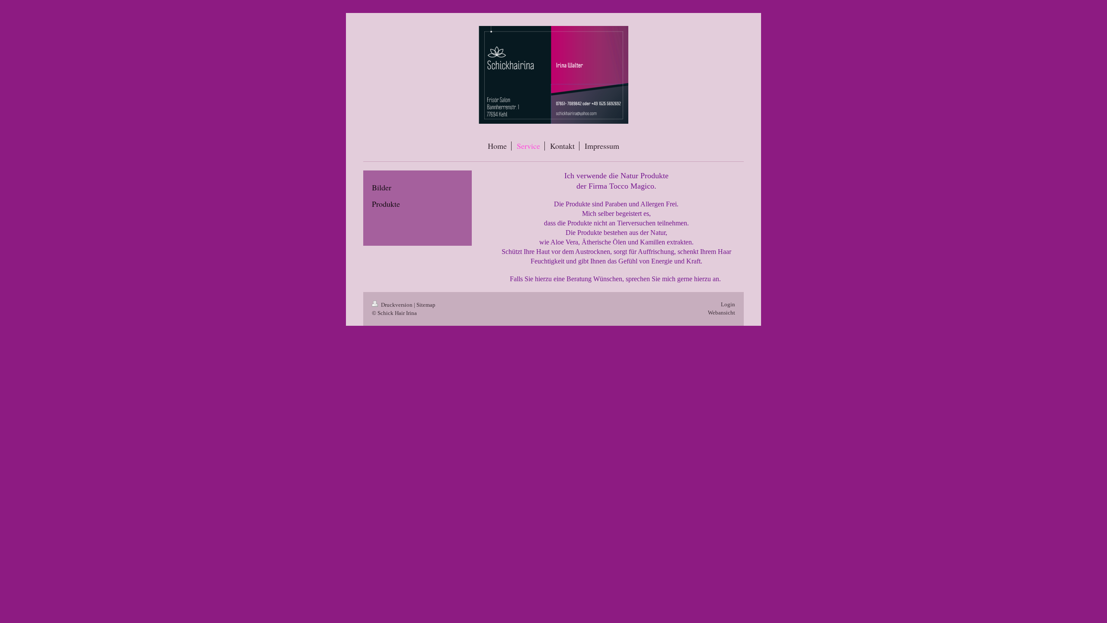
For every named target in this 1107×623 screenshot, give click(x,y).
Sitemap (425, 305)
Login (728, 304)
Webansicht (721, 312)
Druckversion (397, 305)
